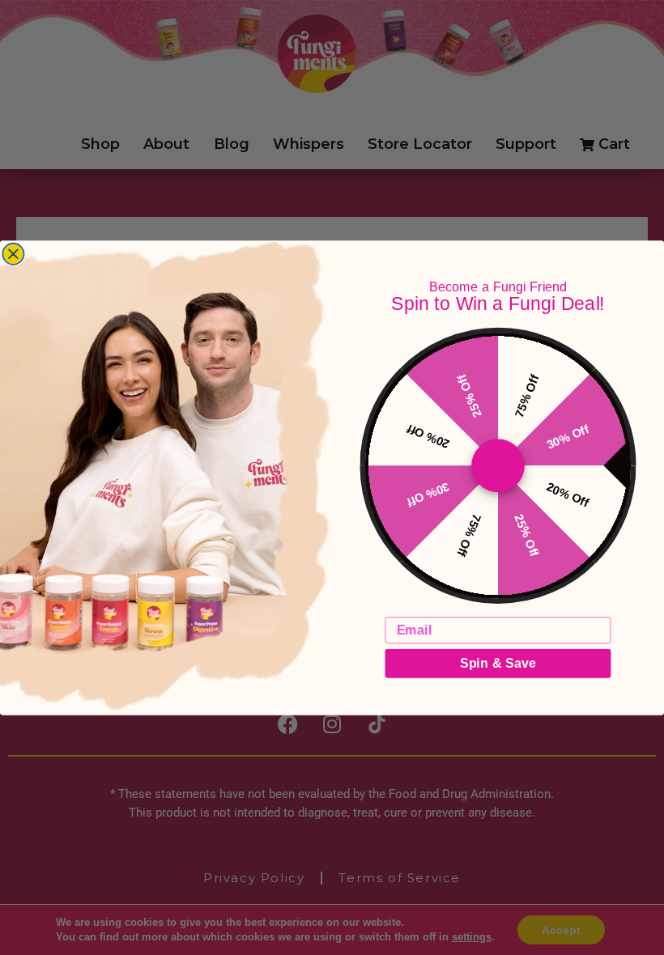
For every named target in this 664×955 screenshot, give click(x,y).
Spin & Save (498, 663)
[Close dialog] (12, 253)
